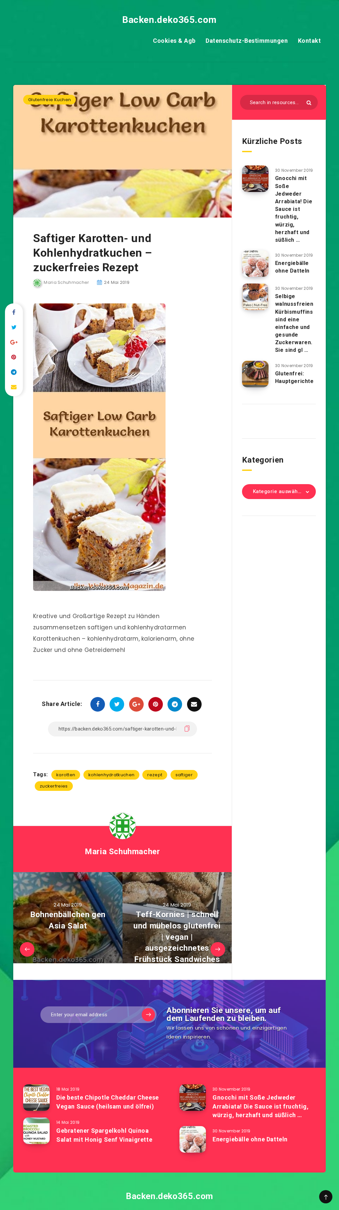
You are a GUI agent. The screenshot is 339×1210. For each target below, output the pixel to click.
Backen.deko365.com (169, 19)
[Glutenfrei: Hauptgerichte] (255, 374)
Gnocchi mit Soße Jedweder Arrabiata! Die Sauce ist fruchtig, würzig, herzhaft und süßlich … (293, 209)
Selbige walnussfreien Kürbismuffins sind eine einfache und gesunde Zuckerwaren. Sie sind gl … (294, 323)
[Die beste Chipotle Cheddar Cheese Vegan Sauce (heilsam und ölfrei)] (36, 1097)
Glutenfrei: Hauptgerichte (294, 377)
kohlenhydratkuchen (111, 775)
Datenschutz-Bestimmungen (247, 40)
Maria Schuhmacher (122, 851)
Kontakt (309, 40)
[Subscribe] (148, 1014)
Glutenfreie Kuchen (49, 99)
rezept (154, 775)
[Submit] (309, 102)
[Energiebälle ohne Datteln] (255, 263)
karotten (65, 775)
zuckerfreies (54, 786)
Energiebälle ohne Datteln (292, 267)
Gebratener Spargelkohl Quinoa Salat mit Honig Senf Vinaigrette (104, 1135)
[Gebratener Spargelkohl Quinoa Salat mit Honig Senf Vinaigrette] (36, 1130)
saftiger (184, 775)
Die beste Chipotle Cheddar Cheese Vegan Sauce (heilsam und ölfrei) (107, 1102)
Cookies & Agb (174, 40)
